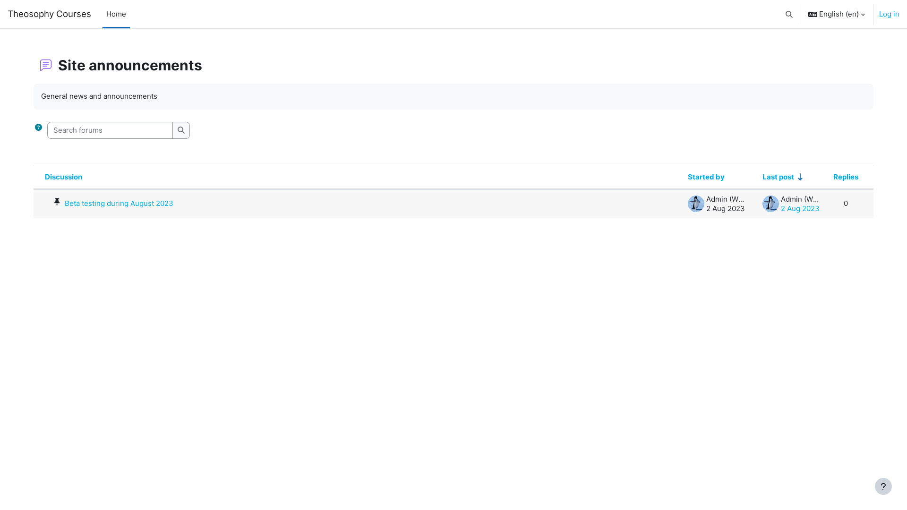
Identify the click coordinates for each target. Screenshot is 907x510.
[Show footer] (883, 486)
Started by (706, 176)
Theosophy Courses (49, 13)
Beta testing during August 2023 (119, 203)
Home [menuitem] (116, 13)
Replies (845, 176)
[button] (789, 14)
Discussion (63, 176)
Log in (889, 13)
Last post (778, 176)
